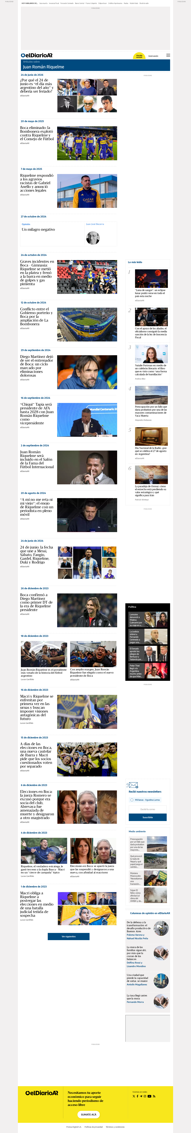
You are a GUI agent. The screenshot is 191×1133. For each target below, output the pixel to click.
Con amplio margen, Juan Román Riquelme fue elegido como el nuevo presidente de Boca (92, 673)
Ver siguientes (69, 936)
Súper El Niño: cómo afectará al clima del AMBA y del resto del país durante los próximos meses (136, 895)
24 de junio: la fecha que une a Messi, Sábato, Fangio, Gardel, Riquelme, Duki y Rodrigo (36, 555)
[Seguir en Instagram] (145, 1096)
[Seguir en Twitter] (134, 1096)
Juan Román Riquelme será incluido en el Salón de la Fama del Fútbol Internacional (37, 459)
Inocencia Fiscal (54, 3)
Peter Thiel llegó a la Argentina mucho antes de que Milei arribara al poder (135, 671)
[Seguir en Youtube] (149, 1096)
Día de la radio (144, 3)
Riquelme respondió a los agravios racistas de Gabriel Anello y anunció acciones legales (36, 183)
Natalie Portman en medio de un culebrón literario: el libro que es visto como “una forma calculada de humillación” (151, 370)
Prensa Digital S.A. (73, 1127)
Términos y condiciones (115, 1127)
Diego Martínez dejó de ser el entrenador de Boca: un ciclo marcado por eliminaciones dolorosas (36, 366)
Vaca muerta (43, 3)
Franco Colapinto (91, 3)
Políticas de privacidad (94, 1127)
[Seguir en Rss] (154, 1096)
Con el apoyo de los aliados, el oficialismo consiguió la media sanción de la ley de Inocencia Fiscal (151, 333)
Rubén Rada (134, 3)
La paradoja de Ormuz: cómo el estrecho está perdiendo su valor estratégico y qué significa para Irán (150, 491)
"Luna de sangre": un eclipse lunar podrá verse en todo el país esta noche (150, 293)
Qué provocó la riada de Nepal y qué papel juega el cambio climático (136, 861)
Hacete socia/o (139, 56)
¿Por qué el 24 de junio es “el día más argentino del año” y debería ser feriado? (37, 86)
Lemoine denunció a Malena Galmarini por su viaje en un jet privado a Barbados (136, 620)
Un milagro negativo (38, 229)
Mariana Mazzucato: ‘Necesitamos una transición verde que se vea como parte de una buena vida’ (136, 878)
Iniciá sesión (153, 56)
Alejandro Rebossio (143, 420)
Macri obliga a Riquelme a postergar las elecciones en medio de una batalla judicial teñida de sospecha (37, 904)
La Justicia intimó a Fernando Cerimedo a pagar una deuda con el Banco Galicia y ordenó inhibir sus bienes (136, 637)
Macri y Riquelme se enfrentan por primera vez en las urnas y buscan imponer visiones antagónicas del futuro (36, 707)
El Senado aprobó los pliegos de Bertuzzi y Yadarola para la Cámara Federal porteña (136, 654)
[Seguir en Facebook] (137, 1096)
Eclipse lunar (102, 3)
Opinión (26, 224)
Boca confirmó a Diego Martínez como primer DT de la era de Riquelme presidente (36, 602)
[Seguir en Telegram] (141, 1096)
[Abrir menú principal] (168, 55)
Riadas (126, 3)
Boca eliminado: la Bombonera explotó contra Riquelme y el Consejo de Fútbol (37, 133)
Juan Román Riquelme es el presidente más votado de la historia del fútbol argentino (44, 673)
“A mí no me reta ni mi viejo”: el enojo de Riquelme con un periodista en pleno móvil (36, 507)
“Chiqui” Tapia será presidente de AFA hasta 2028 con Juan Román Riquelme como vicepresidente (37, 413)
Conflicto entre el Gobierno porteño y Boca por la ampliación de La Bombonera (36, 316)
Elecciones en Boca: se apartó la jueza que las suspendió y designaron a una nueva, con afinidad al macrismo (92, 869)
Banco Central (79, 3)
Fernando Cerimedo (67, 3)
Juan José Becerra (95, 224)
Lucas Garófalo (27, 679)
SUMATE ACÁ (88, 1114)
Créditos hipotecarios (115, 3)
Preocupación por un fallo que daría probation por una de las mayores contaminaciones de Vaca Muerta (151, 411)
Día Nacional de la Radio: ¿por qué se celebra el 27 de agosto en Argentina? (151, 450)
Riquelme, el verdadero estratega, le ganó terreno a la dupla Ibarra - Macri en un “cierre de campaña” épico (43, 869)
